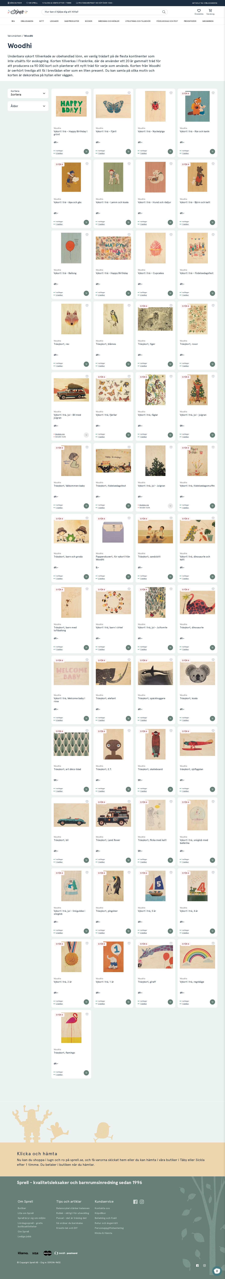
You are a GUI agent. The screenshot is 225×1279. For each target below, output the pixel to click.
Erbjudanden (27, 21)
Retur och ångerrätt (106, 1223)
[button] (28, 93)
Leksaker (54, 21)
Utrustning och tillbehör (137, 21)
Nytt (41, 21)
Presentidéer (190, 21)
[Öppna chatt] (217, 1271)
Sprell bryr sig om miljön (31, 1218)
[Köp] (86, 151)
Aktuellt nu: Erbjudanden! (204, 3)
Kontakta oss (102, 1208)
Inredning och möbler (108, 21)
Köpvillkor (100, 1213)
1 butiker (101, 153)
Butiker (22, 1208)
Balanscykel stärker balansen (73, 1208)
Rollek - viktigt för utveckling (72, 1213)
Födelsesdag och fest (167, 21)
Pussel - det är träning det (71, 1218)
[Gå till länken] (135, 1202)
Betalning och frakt (106, 1218)
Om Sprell (23, 1231)
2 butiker (59, 153)
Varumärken (207, 21)
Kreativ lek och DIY (66, 1228)
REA (13, 21)
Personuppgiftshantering (109, 1228)
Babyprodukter (72, 21)
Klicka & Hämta (103, 1233)
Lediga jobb (24, 1236)
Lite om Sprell (26, 1213)
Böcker (88, 21)
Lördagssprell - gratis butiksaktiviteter (30, 1225)
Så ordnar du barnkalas (69, 1223)
